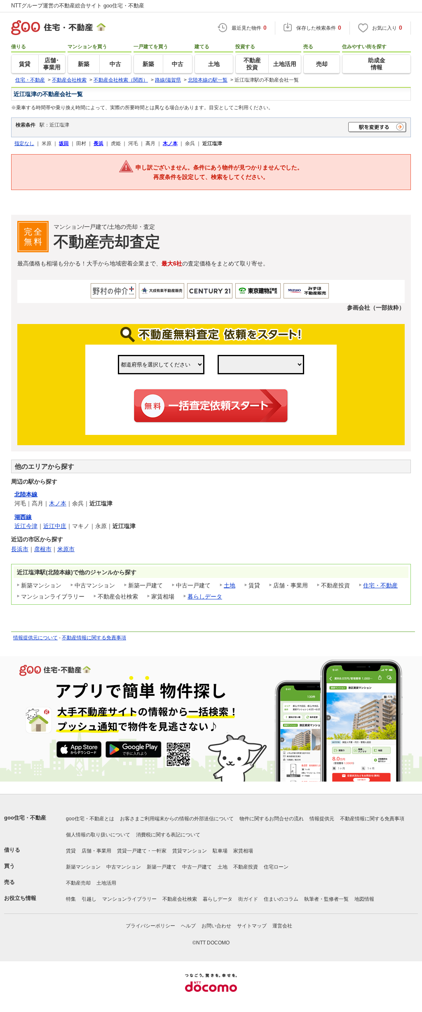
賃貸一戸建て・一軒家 (141, 851)
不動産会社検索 (179, 899)
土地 (229, 585)
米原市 (66, 549)
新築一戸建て (161, 867)
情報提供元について (35, 638)
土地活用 (106, 883)
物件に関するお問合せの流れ (271, 819)
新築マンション (83, 867)
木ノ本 (57, 503)
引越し (89, 899)
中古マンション (123, 867)
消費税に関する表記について (168, 835)
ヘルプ (188, 926)
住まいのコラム (281, 899)
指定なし (24, 143)
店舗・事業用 (96, 851)
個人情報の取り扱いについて (98, 835)
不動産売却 (78, 883)
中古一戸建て (197, 867)
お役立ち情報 (20, 898)
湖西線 (23, 517)
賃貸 (71, 851)
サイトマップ (252, 926)
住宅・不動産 (380, 585)
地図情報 (364, 899)
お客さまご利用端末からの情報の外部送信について (177, 819)
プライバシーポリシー (150, 926)
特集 (71, 899)
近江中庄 (54, 526)
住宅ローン (276, 867)
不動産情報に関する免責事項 (94, 638)
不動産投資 (245, 867)
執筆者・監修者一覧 (326, 899)
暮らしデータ (205, 596)
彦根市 (43, 549)
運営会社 (282, 926)
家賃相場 (243, 851)
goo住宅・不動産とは (90, 819)
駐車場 (220, 851)
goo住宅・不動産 (25, 818)
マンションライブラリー (129, 899)
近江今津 (26, 526)
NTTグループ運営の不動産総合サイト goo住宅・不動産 (77, 5)
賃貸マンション (189, 851)
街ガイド (248, 899)
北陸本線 (26, 494)
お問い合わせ (216, 926)
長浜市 (19, 549)
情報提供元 (321, 819)
